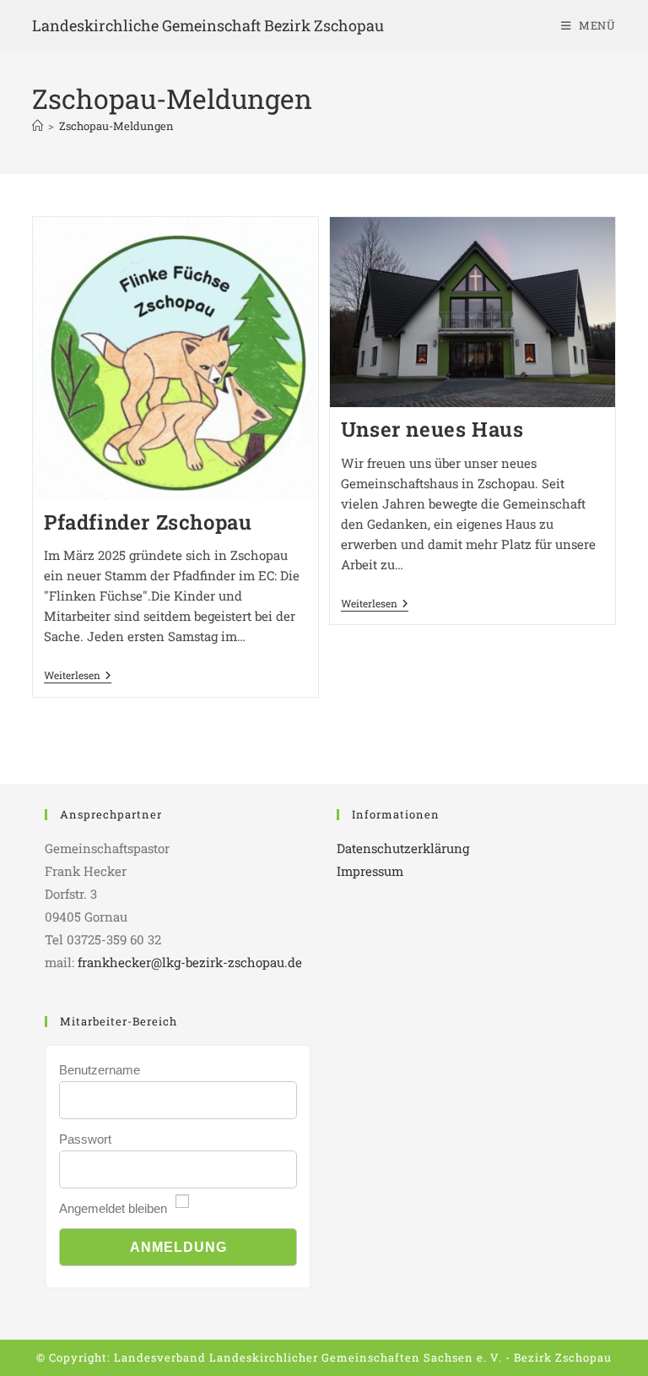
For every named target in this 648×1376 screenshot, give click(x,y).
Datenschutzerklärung (403, 848)
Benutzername (99, 1070)
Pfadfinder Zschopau (147, 522)
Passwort (85, 1139)
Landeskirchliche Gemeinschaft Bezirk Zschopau (208, 25)
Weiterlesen (77, 675)
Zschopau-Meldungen (116, 125)
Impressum (370, 870)
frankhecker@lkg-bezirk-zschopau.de (190, 962)
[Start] (37, 125)
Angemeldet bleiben (113, 1208)
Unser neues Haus (432, 429)
